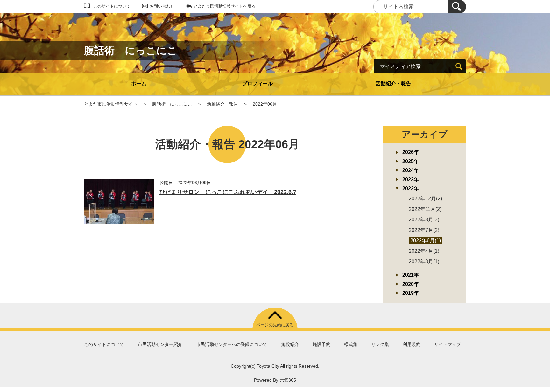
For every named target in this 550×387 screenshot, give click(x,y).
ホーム (138, 83)
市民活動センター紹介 (160, 344)
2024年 (410, 170)
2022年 (410, 188)
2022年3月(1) (424, 261)
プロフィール (257, 83)
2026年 (410, 152)
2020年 (410, 284)
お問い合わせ (162, 6)
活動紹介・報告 (393, 83)
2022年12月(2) (425, 198)
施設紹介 (290, 344)
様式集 (350, 344)
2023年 (410, 179)
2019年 (410, 293)
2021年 (410, 275)
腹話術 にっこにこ (172, 104)
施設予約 (321, 344)
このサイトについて (111, 6)
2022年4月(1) (424, 251)
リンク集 (380, 344)
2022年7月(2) (424, 230)
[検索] (457, 6)
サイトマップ (447, 344)
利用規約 (411, 344)
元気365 (287, 380)
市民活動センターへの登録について (231, 344)
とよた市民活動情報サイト (111, 104)
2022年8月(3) (424, 219)
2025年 (410, 161)
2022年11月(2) (425, 209)
